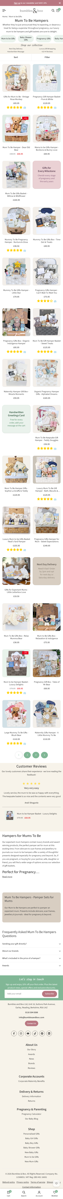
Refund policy (8, 1182)
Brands (31, 1063)
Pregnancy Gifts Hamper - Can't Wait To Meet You (46, 291)
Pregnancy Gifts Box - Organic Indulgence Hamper (16, 342)
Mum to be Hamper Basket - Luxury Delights (16, 683)
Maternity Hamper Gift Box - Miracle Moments (16, 393)
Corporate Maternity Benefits (31, 1081)
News (31, 1059)
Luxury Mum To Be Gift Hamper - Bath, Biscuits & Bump (46, 489)
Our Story (31, 1050)
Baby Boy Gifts (31, 1143)
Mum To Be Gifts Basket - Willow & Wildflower (16, 194)
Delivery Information (31, 1096)
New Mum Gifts (31, 1162)
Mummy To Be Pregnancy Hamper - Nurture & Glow (16, 241)
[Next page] (44, 755)
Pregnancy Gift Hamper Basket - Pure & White (46, 98)
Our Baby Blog (31, 1119)
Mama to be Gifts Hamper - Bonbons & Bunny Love (47, 148)
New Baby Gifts (31, 1152)
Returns (31, 1101)
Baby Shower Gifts (31, 1148)
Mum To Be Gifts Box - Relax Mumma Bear (16, 637)
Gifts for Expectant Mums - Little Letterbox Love (16, 591)
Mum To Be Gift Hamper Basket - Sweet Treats (47, 342)
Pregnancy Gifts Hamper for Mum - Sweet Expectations (46, 540)
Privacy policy (23, 1182)
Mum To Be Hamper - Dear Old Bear (16, 148)
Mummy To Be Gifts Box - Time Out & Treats (46, 241)
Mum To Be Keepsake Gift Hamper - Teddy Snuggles (46, 439)
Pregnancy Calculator (31, 1114)
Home (4, 16)
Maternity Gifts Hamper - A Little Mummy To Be (47, 734)
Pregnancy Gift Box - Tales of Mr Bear (46, 683)
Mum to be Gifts (15, 16)
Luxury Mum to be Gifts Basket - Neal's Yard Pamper (16, 540)
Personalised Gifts (31, 1134)
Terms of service (38, 1182)
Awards (31, 1054)
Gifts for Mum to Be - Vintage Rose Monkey (16, 98)
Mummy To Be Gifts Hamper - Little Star (16, 291)
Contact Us (31, 1023)
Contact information (31, 1187)
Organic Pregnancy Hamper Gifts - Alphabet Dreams (46, 393)
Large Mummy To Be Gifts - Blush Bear (16, 734)
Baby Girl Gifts (31, 1138)
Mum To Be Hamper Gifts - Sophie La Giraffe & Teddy (16, 489)
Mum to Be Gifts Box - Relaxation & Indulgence (47, 637)
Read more (7, 876)
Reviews (31, 1068)
